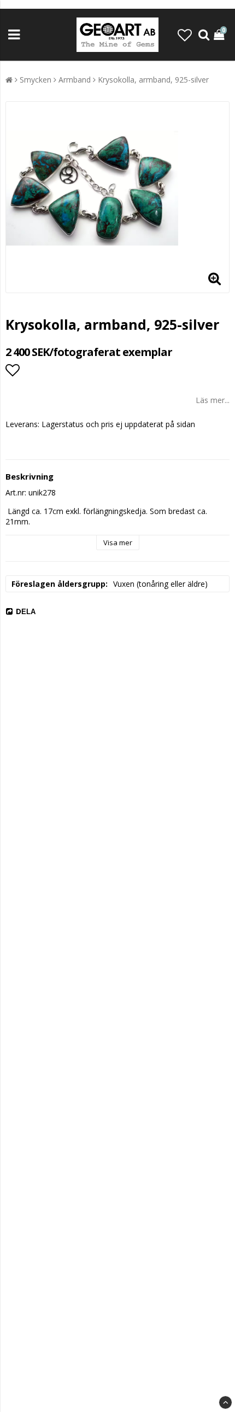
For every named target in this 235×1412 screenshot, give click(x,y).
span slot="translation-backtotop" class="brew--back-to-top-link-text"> (225, 1402)
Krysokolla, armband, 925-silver (153, 79)
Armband (74, 79)
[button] (185, 35)
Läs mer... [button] (213, 400)
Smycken (35, 79)
